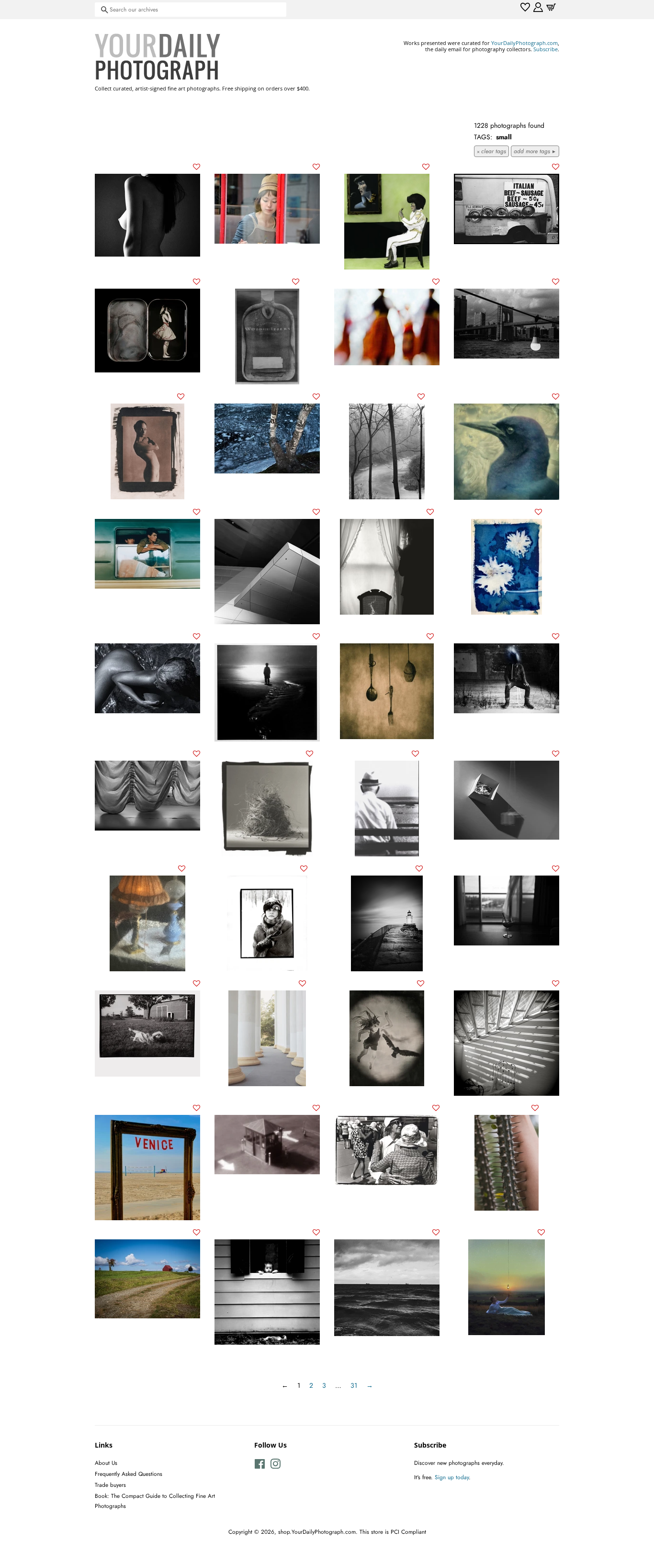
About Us (106, 1463)
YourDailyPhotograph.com (524, 42)
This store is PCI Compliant (393, 1532)
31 (353, 1385)
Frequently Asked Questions (128, 1474)
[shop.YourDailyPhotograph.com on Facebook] (259, 1466)
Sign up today (452, 1477)
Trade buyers (110, 1485)
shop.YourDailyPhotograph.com (317, 1532)
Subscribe (545, 49)
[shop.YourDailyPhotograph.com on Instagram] (275, 1466)
